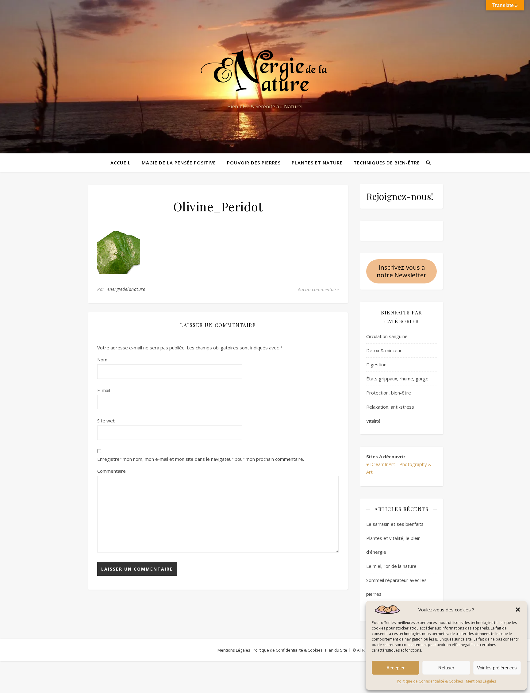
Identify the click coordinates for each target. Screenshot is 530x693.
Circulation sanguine (387, 336)
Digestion (376, 364)
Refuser (446, 667)
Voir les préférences (497, 667)
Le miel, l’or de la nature (391, 566)
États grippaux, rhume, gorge (397, 378)
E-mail (103, 390)
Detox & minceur (384, 350)
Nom (102, 359)
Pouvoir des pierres (254, 163)
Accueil (120, 163)
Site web (106, 421)
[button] (518, 609)
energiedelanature (126, 289)
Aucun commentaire (318, 289)
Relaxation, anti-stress (390, 407)
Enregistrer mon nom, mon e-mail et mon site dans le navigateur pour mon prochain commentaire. (200, 459)
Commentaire (111, 471)
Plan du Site (336, 650)
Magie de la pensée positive (179, 163)
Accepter (395, 667)
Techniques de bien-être (387, 163)
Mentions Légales (481, 681)
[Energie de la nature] (265, 71)
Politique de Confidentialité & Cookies (430, 681)
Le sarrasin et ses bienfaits (395, 524)
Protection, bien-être (388, 393)
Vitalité (373, 421)
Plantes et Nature (317, 163)
